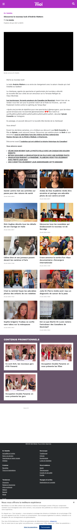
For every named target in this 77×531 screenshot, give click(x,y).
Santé (42, 468)
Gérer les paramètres (30, 527)
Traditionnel (43, 453)
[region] (38, 515)
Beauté (4, 492)
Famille (42, 475)
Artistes (4, 461)
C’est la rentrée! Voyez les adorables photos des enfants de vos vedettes (20, 292)
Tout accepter (45, 527)
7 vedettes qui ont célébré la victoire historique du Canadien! (43, 141)
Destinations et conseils (47, 482)
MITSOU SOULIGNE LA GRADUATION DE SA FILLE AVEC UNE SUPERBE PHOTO (38, 155)
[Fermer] (74, 502)
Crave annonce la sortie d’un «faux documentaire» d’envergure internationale (55, 260)
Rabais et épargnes (8, 485)
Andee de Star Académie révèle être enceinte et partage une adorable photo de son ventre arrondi (55, 193)
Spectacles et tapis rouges (11, 458)
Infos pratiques (7, 487)
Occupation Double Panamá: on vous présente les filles (55, 365)
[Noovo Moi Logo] (38, 4)
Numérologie (44, 458)
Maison (4, 490)
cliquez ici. (53, 521)
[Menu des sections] (4, 4)
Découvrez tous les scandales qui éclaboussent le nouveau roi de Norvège (54, 226)
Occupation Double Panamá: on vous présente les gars (19, 395)
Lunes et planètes (45, 461)
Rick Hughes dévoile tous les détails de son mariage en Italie (20, 225)
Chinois (42, 456)
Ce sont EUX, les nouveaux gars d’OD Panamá (19, 365)
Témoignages (44, 470)
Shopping (5, 482)
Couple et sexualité (46, 473)
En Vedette (8, 13)
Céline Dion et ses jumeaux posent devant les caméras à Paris (19, 258)
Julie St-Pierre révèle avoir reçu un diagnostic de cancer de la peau (55, 292)
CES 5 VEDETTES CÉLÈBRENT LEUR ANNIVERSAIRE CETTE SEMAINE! (35, 162)
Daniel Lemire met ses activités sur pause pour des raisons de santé (19, 192)
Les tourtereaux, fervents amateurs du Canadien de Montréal (30, 100)
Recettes (5, 468)
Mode (4, 494)
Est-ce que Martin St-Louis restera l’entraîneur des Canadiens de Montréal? (55, 324)
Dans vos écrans (7, 456)
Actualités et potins (8, 453)
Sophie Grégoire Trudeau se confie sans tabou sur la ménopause (19, 323)
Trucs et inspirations (9, 470)
